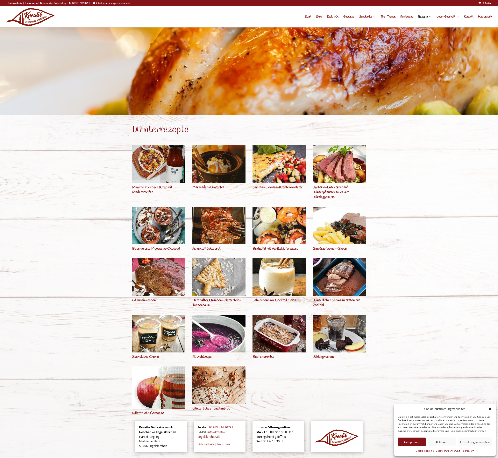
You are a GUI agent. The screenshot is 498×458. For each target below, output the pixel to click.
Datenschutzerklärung (448, 450)
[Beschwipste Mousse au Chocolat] (158, 225)
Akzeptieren (412, 442)
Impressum (468, 450)
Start (308, 17)
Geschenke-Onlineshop (53, 3)
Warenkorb (485, 17)
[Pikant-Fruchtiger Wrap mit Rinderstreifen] (158, 164)
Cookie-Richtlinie (425, 450)
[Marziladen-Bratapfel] (218, 164)
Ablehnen (442, 442)
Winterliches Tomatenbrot (211, 408)
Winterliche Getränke (148, 413)
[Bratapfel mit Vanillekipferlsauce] (279, 225)
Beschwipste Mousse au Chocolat (156, 248)
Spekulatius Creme (145, 356)
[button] (490, 409)
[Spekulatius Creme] (158, 334)
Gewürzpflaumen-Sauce (330, 248)
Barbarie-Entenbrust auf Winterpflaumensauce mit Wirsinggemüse (331, 192)
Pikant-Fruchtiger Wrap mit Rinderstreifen (152, 190)
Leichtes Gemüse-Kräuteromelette (278, 187)
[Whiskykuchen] (339, 334)
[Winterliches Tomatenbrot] (218, 385)
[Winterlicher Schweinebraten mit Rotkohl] (339, 277)
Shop (319, 17)
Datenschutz (15, 3)
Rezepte (423, 17)
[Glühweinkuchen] (158, 277)
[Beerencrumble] (279, 334)
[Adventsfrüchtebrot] (218, 225)
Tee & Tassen (388, 17)
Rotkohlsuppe (202, 356)
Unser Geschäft (446, 17)
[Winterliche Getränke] (158, 387)
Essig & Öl (332, 17)
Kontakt (468, 17)
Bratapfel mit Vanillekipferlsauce (275, 248)
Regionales (406, 17)
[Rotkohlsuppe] (218, 334)
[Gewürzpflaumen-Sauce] (339, 225)
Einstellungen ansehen (475, 442)
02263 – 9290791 (221, 427)
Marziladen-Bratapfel (208, 187)
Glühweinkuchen (144, 300)
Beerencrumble (263, 356)
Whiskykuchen (323, 356)
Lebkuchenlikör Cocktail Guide (274, 300)
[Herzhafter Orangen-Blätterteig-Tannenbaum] (218, 277)
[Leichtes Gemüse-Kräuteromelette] (279, 164)
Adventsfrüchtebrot (206, 248)
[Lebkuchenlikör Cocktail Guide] (279, 277)
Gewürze (348, 17)
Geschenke (365, 17)
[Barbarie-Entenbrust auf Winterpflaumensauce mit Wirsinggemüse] (339, 164)
